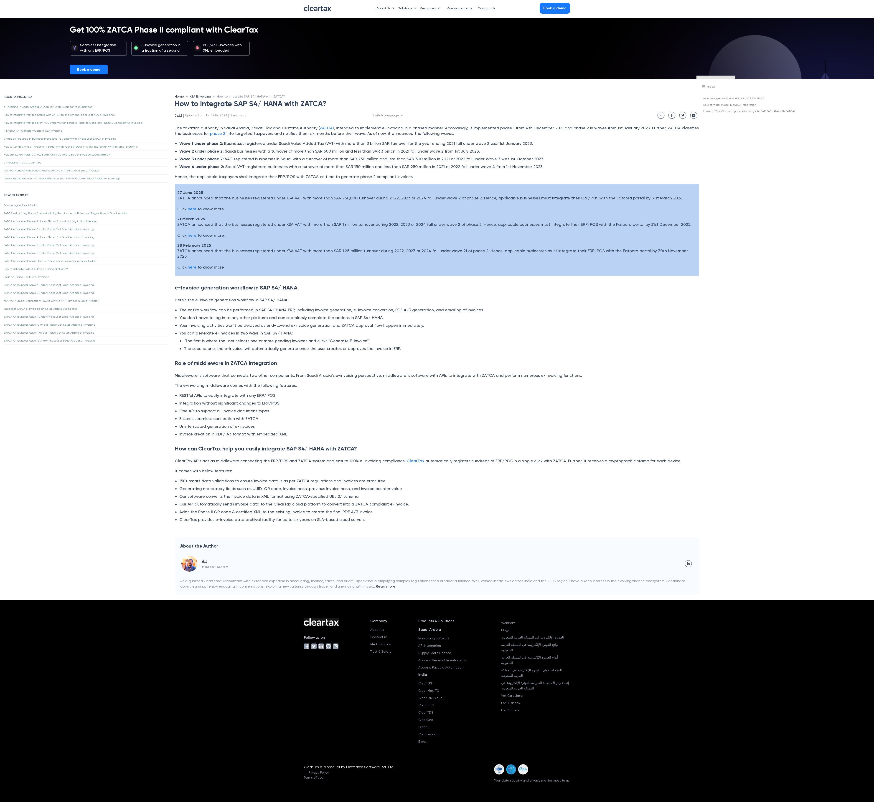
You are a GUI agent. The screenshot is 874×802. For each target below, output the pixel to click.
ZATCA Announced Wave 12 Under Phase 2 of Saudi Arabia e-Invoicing (49, 340)
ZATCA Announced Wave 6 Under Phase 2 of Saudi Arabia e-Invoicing (49, 253)
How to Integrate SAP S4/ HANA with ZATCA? (251, 96)
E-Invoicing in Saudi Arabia (21, 205)
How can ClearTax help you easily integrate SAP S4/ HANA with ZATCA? (749, 111)
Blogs (505, 630)
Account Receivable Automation (443, 660)
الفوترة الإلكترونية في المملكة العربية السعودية (532, 637)
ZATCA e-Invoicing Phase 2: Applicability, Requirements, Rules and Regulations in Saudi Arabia (65, 213)
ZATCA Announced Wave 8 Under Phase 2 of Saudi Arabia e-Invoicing (49, 292)
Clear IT (424, 727)
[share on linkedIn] (661, 115)
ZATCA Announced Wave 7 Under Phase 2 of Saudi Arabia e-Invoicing (49, 285)
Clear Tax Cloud (430, 698)
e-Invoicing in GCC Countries (22, 162)
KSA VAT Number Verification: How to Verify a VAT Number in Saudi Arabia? (51, 170)
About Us (384, 8)
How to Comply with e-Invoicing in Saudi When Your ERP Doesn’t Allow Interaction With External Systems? (71, 146)
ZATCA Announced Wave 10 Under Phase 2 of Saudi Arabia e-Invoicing (49, 324)
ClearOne (425, 720)
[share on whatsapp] (693, 115)
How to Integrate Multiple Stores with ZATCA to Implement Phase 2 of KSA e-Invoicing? (60, 114)
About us (377, 629)
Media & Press (381, 644)
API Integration (429, 645)
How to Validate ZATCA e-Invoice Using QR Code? (36, 269)
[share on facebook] (671, 115)
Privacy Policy (318, 772)
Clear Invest (427, 734)
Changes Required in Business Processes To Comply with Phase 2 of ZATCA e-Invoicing (60, 138)
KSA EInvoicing (200, 96)
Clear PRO (426, 705)
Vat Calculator (512, 695)
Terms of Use (313, 777)
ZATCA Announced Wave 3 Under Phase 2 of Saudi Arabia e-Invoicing (49, 229)
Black (422, 741)
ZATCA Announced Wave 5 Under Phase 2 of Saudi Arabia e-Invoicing (49, 245)
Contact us (379, 637)
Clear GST (426, 683)
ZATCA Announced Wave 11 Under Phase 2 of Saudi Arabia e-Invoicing (49, 332)
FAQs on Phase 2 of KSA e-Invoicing (26, 277)
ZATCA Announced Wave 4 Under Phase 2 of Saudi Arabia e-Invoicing (49, 237)
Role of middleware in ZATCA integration (729, 104)
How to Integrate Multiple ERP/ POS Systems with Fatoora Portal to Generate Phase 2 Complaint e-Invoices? (73, 122)
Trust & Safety (380, 651)
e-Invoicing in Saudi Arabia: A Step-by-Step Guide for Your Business (48, 106)
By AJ (178, 115)
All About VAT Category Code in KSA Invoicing (33, 130)
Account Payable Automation (440, 667)
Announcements (459, 8)
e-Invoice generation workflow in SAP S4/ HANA (733, 98)
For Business (510, 703)
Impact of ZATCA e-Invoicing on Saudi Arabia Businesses (40, 308)
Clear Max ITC (428, 690)
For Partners (510, 710)
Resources (428, 8)
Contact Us (486, 8)
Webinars (508, 623)
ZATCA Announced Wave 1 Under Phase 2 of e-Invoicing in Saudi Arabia (50, 261)
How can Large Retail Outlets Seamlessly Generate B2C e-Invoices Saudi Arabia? (57, 154)
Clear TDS (425, 712)
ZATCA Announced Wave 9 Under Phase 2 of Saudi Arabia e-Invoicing (49, 316)
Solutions (405, 8)
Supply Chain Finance (434, 653)
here (192, 208)
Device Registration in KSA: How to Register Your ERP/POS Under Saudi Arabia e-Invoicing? (62, 178)
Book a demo (88, 69)
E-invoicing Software (434, 638)
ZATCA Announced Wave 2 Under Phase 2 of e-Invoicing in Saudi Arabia (50, 221)
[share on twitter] (682, 115)
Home (179, 96)
